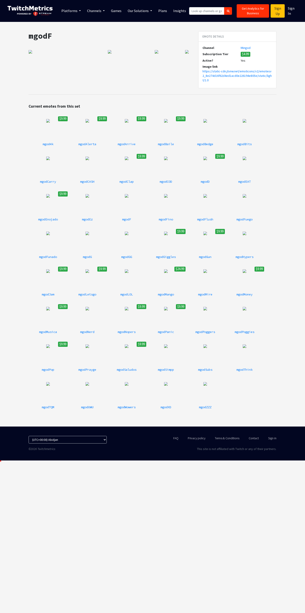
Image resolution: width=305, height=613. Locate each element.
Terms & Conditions (227, 438)
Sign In (291, 11)
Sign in (272, 438)
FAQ (175, 438)
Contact (254, 438)
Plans (162, 10)
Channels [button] (94, 10)
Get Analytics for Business (253, 10)
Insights (179, 10)
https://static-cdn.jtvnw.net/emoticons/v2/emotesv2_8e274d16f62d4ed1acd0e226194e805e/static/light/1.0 (237, 75)
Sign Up (277, 11)
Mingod (246, 48)
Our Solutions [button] (138, 10)
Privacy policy (196, 438)
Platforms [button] (69, 10)
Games (116, 10)
